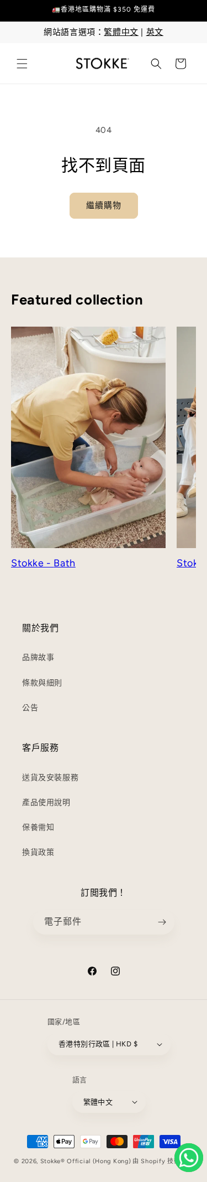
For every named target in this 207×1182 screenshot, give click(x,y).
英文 (154, 32)
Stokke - (32, 563)
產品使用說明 (46, 802)
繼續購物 (103, 205)
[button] (22, 63)
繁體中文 (121, 32)
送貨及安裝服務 (50, 777)
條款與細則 (42, 683)
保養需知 (38, 827)
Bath (64, 563)
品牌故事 (38, 657)
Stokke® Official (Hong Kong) (85, 1161)
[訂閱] (162, 922)
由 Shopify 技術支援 (162, 1161)
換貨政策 (38, 852)
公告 (30, 708)
